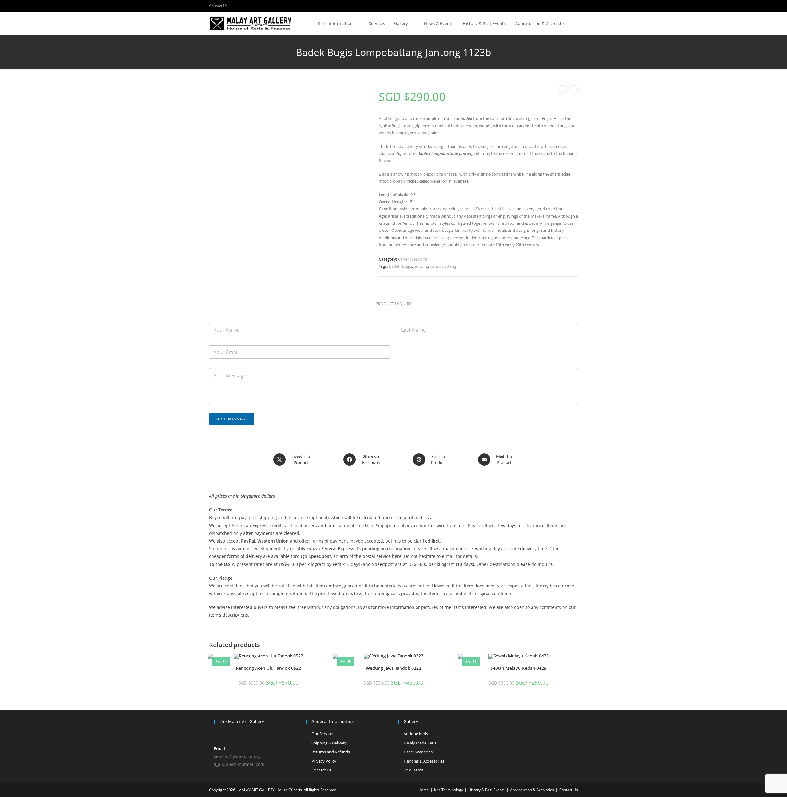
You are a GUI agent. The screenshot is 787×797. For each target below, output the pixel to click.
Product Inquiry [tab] (393, 303)
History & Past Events (486, 789)
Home (423, 789)
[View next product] (573, 89)
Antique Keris (416, 733)
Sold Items (413, 770)
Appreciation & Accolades (532, 789)
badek (394, 266)
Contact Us (218, 5)
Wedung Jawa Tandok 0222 (393, 668)
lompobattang (443, 266)
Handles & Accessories (424, 761)
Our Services (322, 733)
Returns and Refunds (330, 752)
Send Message (232, 419)
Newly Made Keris (420, 743)
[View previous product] (563, 89)
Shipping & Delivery (329, 743)
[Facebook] (217, 734)
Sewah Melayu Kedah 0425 (518, 668)
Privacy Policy (323, 761)
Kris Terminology (448, 789)
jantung (421, 266)
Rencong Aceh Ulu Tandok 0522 (268, 668)
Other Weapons (412, 259)
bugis (407, 266)
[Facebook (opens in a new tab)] (575, 6)
